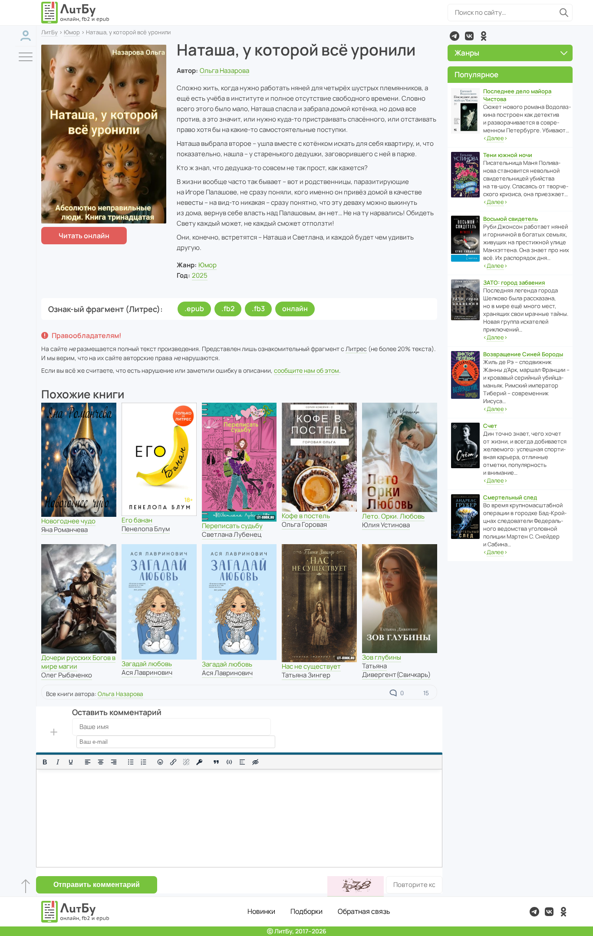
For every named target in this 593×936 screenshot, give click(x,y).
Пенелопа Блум (146, 528)
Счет (490, 426)
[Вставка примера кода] (229, 762)
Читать (84, 235)
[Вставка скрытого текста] (255, 762)
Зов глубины (381, 657)
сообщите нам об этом (306, 370)
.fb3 (258, 308)
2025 (200, 275)
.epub (194, 308)
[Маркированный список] (130, 762)
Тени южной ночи (507, 155)
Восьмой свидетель (510, 219)
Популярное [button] (476, 74)
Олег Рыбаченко (66, 675)
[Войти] (25, 35)
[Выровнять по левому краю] (87, 762)
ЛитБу (49, 32)
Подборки (306, 911)
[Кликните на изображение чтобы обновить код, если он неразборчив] (355, 886)
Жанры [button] (467, 53)
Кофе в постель (306, 515)
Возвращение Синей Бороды (523, 354)
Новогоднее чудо (68, 520)
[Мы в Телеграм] (454, 36)
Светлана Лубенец (231, 534)
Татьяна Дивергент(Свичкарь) (396, 670)
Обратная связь (364, 911)
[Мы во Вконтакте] (469, 36)
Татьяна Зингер (306, 675)
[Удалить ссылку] (186, 762)
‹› (495, 138)
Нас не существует (311, 666)
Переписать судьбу (232, 525)
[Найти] (564, 12)
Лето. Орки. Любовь (393, 516)
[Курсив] (57, 762)
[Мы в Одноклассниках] (484, 36)
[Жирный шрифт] (44, 762)
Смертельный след (510, 497)
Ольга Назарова (224, 70)
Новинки (261, 911)
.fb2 (227, 308)
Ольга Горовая (304, 524)
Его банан (137, 520)
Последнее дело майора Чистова (517, 95)
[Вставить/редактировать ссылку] (173, 762)
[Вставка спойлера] (242, 762)
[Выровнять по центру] (100, 762)
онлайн (295, 308)
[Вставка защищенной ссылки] (199, 762)
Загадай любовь (147, 663)
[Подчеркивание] (70, 762)
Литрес (356, 349)
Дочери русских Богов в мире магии (78, 662)
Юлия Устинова (386, 524)
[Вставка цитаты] (216, 762)
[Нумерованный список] (143, 762)
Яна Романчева (64, 529)
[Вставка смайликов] (160, 762)
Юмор (72, 32)
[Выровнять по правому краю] (113, 762)
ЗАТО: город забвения (514, 282)
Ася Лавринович (147, 672)
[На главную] (75, 12)
